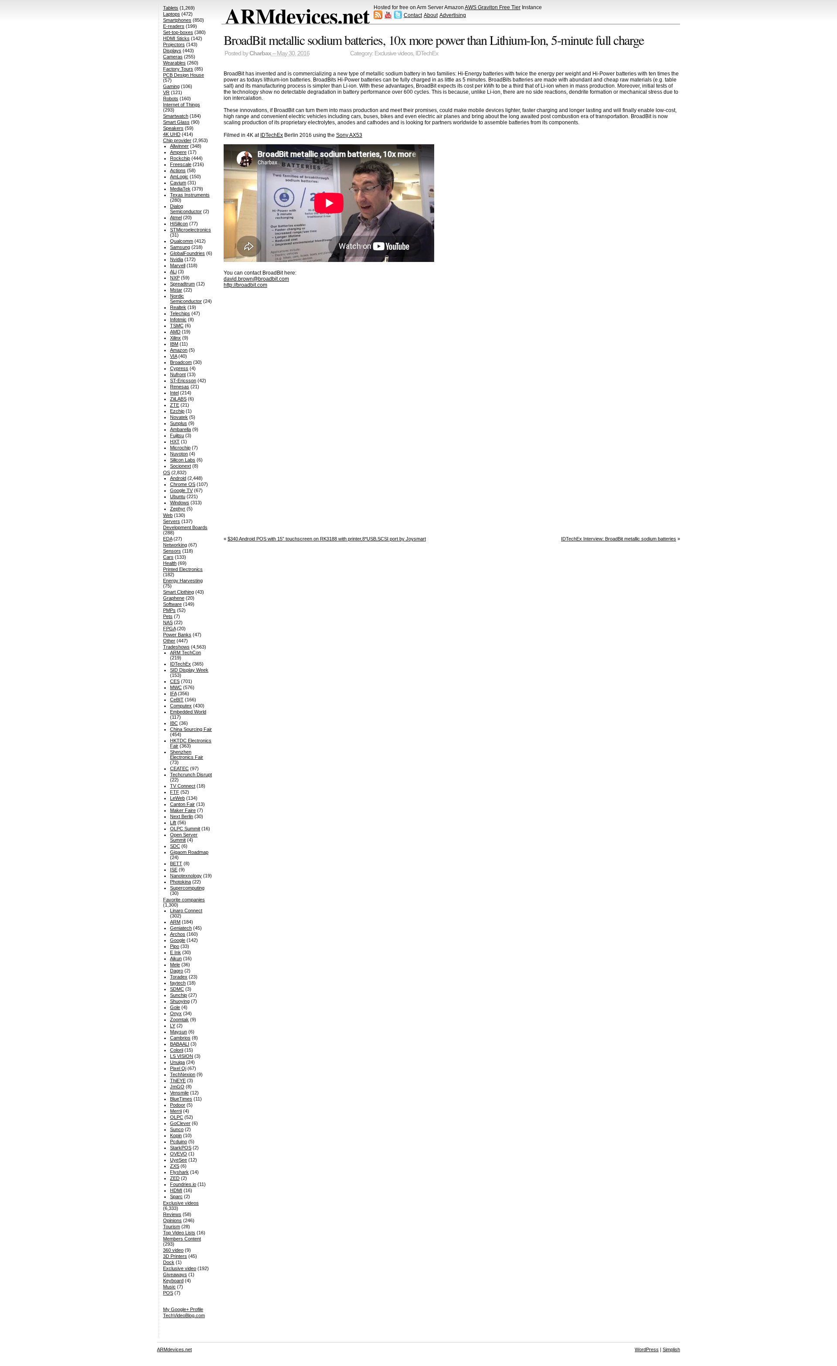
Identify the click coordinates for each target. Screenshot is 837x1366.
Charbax (260, 53)
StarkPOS (180, 1147)
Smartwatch (175, 116)
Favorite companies (184, 899)
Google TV (181, 490)
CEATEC (179, 768)
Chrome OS (182, 484)
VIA (173, 356)
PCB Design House (183, 75)
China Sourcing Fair (191, 729)
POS (168, 1292)
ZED (175, 1178)
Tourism (171, 1226)
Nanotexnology (186, 875)
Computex (181, 705)
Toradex (178, 976)
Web (168, 515)
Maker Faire (183, 810)
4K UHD (171, 134)
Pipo (174, 946)
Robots (170, 98)
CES (175, 681)
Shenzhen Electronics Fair (186, 754)
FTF (174, 792)
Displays (172, 50)
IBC (174, 723)
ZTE (174, 405)
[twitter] (398, 17)
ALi (173, 271)
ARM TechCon (185, 652)
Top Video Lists (179, 1232)
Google (177, 940)
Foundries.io (183, 1184)
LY (172, 1025)
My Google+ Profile (183, 1309)
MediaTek (180, 188)
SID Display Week (189, 670)
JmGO (177, 1086)
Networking (175, 544)
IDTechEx (426, 53)
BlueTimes (181, 1098)
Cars (168, 557)
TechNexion (182, 1074)
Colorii (176, 1050)
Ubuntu (177, 496)
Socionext (180, 466)
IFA (173, 693)
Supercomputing (187, 887)
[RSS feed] (378, 17)
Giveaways (175, 1274)
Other (169, 640)
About (431, 15)
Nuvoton (179, 453)
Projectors (174, 44)
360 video (173, 1250)
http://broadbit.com (245, 285)
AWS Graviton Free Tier (493, 7)
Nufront (178, 374)
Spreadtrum (182, 283)
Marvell (177, 265)
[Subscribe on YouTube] (388, 17)
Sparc (176, 1196)
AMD (175, 331)
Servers (171, 521)
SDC (175, 846)
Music (169, 1286)
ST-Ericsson (183, 380)
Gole (175, 1007)
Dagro (176, 970)
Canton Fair (182, 804)
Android (178, 478)
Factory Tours (178, 68)
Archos (177, 934)
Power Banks (177, 634)
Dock (168, 1262)
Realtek (178, 307)
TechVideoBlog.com (184, 1315)
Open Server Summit (183, 837)
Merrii (176, 1111)
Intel (174, 392)
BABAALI (179, 1044)
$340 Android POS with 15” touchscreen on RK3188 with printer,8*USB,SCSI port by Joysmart (327, 538)
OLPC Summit (185, 828)
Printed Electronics (183, 569)
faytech (178, 982)
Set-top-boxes (178, 32)
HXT (175, 441)
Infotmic (178, 319)
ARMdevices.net (297, 15)
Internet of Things (181, 104)
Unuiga (177, 1062)
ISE (173, 869)
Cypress (179, 368)
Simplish (671, 1349)
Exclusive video (179, 1268)
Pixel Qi (178, 1068)
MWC (176, 687)
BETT (176, 863)
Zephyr (177, 508)
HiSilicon (179, 223)
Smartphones (177, 20)
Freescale (180, 164)
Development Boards (185, 527)
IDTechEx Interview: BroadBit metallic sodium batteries (618, 538)
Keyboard (173, 1280)
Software (172, 604)
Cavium (178, 182)
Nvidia (176, 259)
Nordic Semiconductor (186, 298)
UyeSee (178, 1159)
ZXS (174, 1166)
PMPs (169, 610)
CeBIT (177, 699)
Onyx (176, 1013)
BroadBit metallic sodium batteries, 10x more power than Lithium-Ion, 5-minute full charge (434, 39)
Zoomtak (179, 1019)
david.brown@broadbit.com (256, 279)
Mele (175, 964)
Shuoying (180, 1001)
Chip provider (177, 140)
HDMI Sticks (176, 38)
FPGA (169, 628)
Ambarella (180, 429)
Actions (178, 170)
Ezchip (177, 411)
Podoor (177, 1105)
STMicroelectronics (190, 229)
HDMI (176, 1190)
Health (170, 563)
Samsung (180, 247)
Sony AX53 (349, 135)
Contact (413, 15)
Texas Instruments (190, 194)
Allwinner (179, 146)
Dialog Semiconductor (186, 209)
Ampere (178, 152)
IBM (174, 344)
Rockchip (180, 158)
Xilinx (175, 337)
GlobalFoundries (187, 253)
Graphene (173, 598)
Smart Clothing (178, 592)
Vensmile (179, 1092)
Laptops (171, 14)
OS (166, 472)
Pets (168, 616)
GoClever (180, 1123)
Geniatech (181, 928)
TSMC (177, 325)
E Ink (175, 952)
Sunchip (178, 995)
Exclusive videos (393, 53)
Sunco (177, 1129)
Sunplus (178, 423)
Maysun (178, 1031)
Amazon (178, 350)
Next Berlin (181, 816)
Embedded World (188, 711)
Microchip (180, 447)
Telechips (180, 313)
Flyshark (179, 1172)
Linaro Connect (186, 910)
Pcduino (178, 1141)
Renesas (179, 386)
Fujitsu (177, 435)
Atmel (176, 217)
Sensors (172, 551)
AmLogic (179, 176)
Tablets (170, 7)
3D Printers (175, 1256)
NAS (168, 622)
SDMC (177, 989)
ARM (175, 921)
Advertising (452, 15)
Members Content (182, 1238)
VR (166, 92)
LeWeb (177, 798)
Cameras (173, 56)
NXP (175, 277)
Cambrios (180, 1037)
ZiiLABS (178, 398)
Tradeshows (176, 646)
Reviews (172, 1214)
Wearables (174, 62)
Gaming (171, 86)
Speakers (173, 128)
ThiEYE (178, 1080)
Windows (179, 502)
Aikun (176, 958)
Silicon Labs (182, 459)
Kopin (176, 1135)
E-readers (173, 26)
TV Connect (182, 785)
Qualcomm (181, 241)
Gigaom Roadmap (189, 852)
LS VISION (181, 1056)
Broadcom (181, 362)
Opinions (172, 1220)
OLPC (176, 1117)
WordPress (647, 1349)
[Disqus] (452, 409)
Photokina (180, 881)
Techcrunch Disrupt (191, 774)
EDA (167, 538)
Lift (173, 822)
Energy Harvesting (183, 580)
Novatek (179, 417)
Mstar (176, 289)
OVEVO (178, 1153)
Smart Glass (176, 122)
